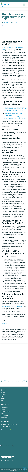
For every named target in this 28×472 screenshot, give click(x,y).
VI (6, 463)
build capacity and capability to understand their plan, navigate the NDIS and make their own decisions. (15, 118)
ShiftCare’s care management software (12, 306)
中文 (8, 460)
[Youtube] (13, 457)
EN (10, 460)
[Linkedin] (7, 457)
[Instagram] (10, 457)
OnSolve (16, 470)
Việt (12, 460)
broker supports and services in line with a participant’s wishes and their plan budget (15, 110)
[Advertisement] (14, 365)
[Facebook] (2, 457)
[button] (24, 5)
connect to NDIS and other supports (14, 107)
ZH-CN (2, 463)
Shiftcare (4, 323)
